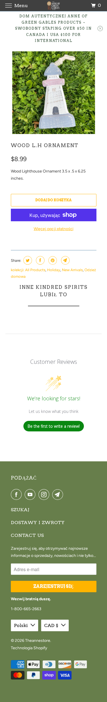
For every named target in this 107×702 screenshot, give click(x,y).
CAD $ (51, 625)
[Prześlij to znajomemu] (65, 260)
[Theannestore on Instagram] (45, 494)
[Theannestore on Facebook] (17, 494)
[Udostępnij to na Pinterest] (52, 260)
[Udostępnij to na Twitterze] (27, 260)
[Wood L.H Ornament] (53, 92)
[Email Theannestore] (58, 494)
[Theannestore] (53, 5)
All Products (35, 270)
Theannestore (37, 640)
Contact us (27, 535)
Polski (21, 625)
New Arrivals (72, 270)
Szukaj (20, 509)
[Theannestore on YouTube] (31, 494)
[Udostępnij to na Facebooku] (40, 260)
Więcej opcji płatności (53, 228)
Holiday (53, 270)
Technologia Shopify (29, 648)
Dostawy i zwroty (38, 522)
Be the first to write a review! (54, 426)
